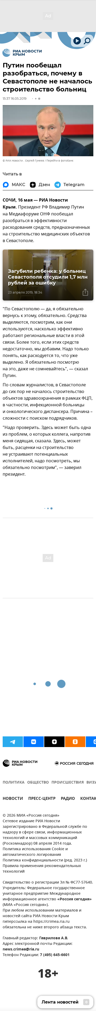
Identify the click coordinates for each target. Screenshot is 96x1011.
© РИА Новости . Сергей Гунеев (23, 161)
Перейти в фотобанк (59, 161)
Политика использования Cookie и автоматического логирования (35, 852)
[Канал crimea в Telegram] (13, 741)
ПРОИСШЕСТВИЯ (67, 783)
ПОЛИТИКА (14, 783)
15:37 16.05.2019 (14, 99)
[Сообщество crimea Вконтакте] (33, 741)
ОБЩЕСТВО (38, 783)
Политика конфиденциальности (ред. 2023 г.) (45, 860)
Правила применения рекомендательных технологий (42, 869)
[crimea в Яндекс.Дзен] (54, 741)
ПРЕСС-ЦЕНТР (41, 799)
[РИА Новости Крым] (22, 53)
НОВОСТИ (13, 799)
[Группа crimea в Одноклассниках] (75, 741)
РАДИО (68, 799)
